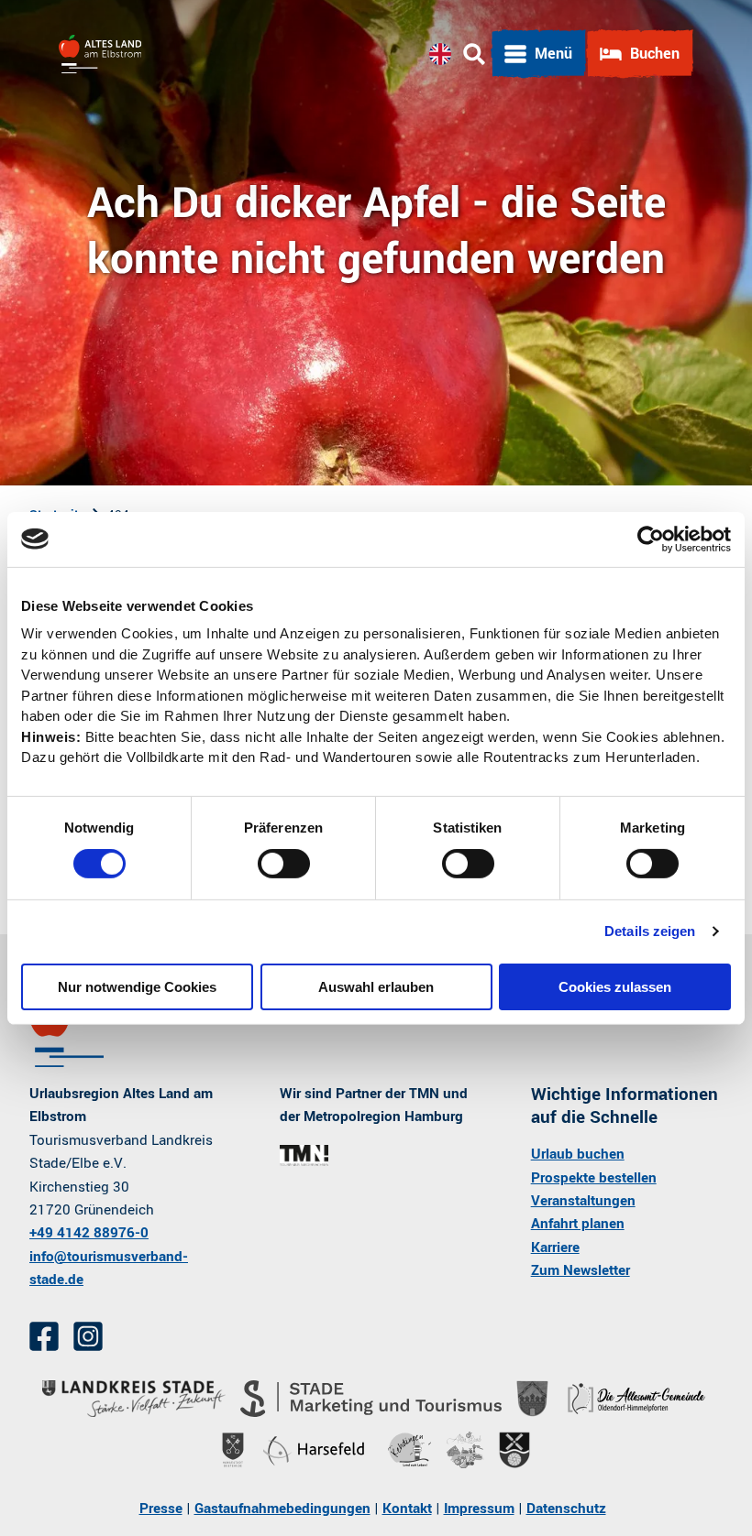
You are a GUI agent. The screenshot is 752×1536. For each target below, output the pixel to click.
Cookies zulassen (614, 987)
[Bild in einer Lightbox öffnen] (303, 1156)
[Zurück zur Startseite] (100, 54)
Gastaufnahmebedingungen (282, 1508)
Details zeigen (649, 931)
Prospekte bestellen (594, 1178)
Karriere (555, 1247)
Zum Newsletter (580, 1270)
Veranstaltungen (583, 1201)
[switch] (284, 863)
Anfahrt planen (578, 1224)
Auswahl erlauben (376, 987)
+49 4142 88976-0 (89, 1233)
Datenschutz (566, 1508)
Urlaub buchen (578, 1154)
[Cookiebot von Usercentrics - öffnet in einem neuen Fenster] (650, 538)
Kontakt (407, 1508)
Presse (160, 1508)
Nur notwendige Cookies (137, 987)
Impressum (479, 1508)
